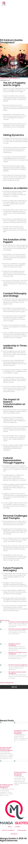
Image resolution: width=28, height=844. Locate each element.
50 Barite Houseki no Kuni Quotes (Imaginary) (20, 773)
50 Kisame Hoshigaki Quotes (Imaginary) (18, 653)
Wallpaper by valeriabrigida (9, 78)
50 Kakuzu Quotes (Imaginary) (18, 629)
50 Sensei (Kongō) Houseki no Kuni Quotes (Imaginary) (6, 749)
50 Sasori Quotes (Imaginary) (18, 665)
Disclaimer (14, 834)
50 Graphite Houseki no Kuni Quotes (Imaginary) (6, 786)
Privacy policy (22, 830)
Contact (17, 827)
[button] (24, 3)
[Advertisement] (14, 22)
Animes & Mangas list (7, 683)
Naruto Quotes (4, 620)
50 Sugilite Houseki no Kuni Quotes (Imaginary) (21, 732)
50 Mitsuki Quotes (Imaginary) (18, 622)
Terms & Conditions (8, 830)
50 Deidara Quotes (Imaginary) (14, 644)
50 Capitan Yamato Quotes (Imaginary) (17, 672)
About (10, 827)
